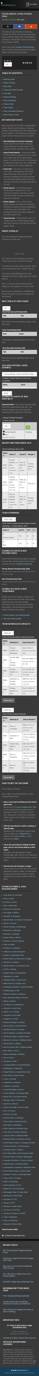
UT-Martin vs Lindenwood (13, 1005)
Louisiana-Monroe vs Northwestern (17, 1065)
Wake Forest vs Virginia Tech (14, 983)
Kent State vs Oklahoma (13, 1125)
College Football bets (24, 564)
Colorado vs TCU (10, 1199)
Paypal (16, 839)
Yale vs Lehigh (9, 944)
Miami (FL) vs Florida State (14, 1189)
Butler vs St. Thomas (11, 1012)
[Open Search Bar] (27, 4)
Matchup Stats (9, 79)
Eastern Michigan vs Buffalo (14, 1054)
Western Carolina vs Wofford (14, 994)
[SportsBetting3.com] (8, 4)
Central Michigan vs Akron (14, 1090)
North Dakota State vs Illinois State (17, 1171)
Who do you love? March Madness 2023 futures (17, 1267)
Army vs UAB (9, 899)
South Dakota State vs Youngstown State (19, 1143)
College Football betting (25, 47)
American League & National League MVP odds (18, 1259)
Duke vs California (11, 1220)
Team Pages (8, 107)
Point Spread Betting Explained (16, 1296)
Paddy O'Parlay (9, 83)
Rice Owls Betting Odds (12, 619)
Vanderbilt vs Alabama (12, 1082)
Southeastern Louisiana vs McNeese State (19, 1167)
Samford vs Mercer (11, 1104)
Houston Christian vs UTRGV (14, 1213)
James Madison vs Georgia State (16, 1093)
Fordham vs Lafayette (12, 948)
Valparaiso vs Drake (11, 976)
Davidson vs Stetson (11, 962)
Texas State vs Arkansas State (15, 1121)
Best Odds (7, 86)
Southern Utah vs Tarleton (13, 1150)
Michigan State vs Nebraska (14, 1100)
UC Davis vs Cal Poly (12, 1210)
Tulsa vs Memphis (10, 1217)
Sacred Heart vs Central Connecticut (18, 920)
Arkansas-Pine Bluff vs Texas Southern (18, 1160)
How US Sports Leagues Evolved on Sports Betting (18, 1310)
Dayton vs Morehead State (14, 955)
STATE (8, 61)
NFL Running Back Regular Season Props (17, 1251)
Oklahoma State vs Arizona (14, 1029)
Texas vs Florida (10, 1079)
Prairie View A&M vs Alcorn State (16, 1107)
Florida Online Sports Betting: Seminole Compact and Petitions (17, 1303)
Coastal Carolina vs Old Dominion (16, 1146)
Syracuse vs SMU (10, 1061)
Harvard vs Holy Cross (12, 1008)
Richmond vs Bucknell (12, 909)
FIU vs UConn (9, 1058)
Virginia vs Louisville (11, 1086)
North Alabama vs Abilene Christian (17, 1033)
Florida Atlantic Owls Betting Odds (17, 615)
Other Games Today (11, 115)
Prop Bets (7, 93)
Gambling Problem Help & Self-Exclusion (19, 1338)
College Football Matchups (15, 1235)
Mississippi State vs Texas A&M (15, 1192)
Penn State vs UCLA (11, 1051)
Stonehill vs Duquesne (12, 916)
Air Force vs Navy (10, 902)
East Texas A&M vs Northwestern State (18, 1153)
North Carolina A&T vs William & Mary (18, 1047)
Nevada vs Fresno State (13, 1224)
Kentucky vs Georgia (11, 934)
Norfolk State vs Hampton (14, 1118)
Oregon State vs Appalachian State (17, 1072)
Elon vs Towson (10, 1111)
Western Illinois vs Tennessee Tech (17, 966)
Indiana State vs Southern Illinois (16, 1164)
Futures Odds (9, 104)
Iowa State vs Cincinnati (13, 895)
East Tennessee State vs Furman (16, 998)
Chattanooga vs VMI (11, 991)
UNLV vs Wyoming (11, 1182)
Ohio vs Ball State (10, 906)
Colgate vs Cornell (11, 1019)
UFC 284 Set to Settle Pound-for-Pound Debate (17, 1275)
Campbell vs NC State (12, 1015)
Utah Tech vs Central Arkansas (15, 1132)
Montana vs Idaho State (13, 1206)
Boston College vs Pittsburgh (15, 927)
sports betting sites (24, 807)
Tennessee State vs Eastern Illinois (17, 1036)
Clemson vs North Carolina (14, 941)
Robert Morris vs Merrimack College (17, 959)
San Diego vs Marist (11, 913)
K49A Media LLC (8, 1350)
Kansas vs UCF (9, 1203)
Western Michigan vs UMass (14, 1022)
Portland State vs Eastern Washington (18, 1157)
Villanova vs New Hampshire (14, 952)
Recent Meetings (10, 97)
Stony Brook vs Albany (12, 1044)
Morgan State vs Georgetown (15, 973)
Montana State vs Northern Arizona (17, 1139)
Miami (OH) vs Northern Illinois (15, 1097)
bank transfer (20, 836)
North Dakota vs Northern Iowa (16, 1128)
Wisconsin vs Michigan (12, 930)
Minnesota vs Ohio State (13, 1196)
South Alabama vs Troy (12, 1185)
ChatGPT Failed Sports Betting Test (18, 1282)
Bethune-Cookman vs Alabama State (18, 1040)
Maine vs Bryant (10, 1001)
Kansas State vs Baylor (12, 937)
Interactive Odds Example (13, 90)
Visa (12, 834)
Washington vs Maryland (13, 1068)
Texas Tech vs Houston (12, 1178)
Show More (8, 700)
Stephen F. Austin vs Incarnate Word (17, 1174)
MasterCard (24, 834)
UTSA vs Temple (10, 969)
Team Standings (10, 100)
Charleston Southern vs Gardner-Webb (18, 987)
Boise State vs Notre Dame (14, 1075)
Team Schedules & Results (13, 111)
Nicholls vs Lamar (10, 1114)
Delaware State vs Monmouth (15, 980)
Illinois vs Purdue (10, 923)
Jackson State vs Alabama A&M (16, 1136)
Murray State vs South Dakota (15, 1026)
